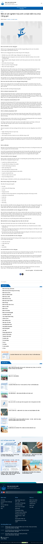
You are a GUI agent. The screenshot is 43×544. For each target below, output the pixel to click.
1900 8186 (17, 528)
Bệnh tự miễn (6, 306)
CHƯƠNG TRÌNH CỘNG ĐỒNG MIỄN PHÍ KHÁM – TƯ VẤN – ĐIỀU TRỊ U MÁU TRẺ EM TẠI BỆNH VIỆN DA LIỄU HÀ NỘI (25, 420)
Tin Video (5, 344)
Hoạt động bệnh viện (7, 324)
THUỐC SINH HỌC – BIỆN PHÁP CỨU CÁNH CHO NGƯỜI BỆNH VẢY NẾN (24, 410)
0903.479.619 (11, 528)
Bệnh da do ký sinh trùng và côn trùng (11, 290)
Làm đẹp (4, 330)
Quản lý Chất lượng (7, 334)
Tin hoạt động (6, 340)
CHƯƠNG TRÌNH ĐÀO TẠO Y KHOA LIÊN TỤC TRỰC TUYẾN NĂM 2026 (25, 354)
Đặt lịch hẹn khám (33, 500)
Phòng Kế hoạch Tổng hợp (21, 512)
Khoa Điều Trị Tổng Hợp (20, 503)
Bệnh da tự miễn (6, 296)
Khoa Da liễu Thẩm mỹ (20, 518)
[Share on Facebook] (20, 274)
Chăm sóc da (5, 318)
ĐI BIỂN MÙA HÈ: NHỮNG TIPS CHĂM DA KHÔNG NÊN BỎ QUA (22, 427)
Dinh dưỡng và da (6, 320)
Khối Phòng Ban (6, 328)
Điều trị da (32, 505)
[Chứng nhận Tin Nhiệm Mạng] (5, 538)
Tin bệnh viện (5, 338)
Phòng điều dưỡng (19, 510)
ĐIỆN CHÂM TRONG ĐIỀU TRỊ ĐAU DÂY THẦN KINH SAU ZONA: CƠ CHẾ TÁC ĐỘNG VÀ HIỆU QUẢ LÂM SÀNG (25, 368)
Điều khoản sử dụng (35, 542)
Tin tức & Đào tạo (4, 504)
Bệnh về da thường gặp (8, 312)
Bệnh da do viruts (6, 292)
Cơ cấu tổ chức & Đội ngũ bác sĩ (6, 502)
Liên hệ (40, 542)
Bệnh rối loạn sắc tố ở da (8, 304)
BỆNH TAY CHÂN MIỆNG (14, 376)
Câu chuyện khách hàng (8, 316)
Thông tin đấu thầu (7, 336)
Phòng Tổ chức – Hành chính (20, 516)
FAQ (2, 508)
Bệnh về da (5, 308)
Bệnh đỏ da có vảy (7, 298)
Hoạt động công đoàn (7, 326)
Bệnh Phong (5, 302)
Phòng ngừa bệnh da (7, 332)
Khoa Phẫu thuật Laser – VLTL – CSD (20, 500)
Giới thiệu (3, 500)
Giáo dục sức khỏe (7, 322)
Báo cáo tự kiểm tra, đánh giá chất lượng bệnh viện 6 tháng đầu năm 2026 (24, 402)
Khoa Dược (17, 508)
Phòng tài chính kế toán (20, 513)
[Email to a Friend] (22, 274)
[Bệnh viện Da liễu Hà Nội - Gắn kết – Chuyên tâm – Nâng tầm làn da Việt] (2, 3)
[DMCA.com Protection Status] (24, 542)
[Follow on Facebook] (2, 492)
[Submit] (2, 282)
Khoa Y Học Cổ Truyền (20, 506)
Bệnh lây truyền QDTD (7, 300)
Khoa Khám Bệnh (19, 504)
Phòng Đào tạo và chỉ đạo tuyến (20, 521)
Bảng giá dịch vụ (33, 501)
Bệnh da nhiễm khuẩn (7, 294)
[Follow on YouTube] (4, 492)
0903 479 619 (23, 7)
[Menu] (41, 3)
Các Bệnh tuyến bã (7, 314)
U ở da (4, 348)
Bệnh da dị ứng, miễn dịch (8, 288)
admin (16, 19)
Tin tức (2, 11)
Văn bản (2, 506)
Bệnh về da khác (6, 310)
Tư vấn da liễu (6, 346)
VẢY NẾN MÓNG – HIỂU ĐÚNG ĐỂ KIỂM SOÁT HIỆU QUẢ (21, 393)
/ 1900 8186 (21, 8)
